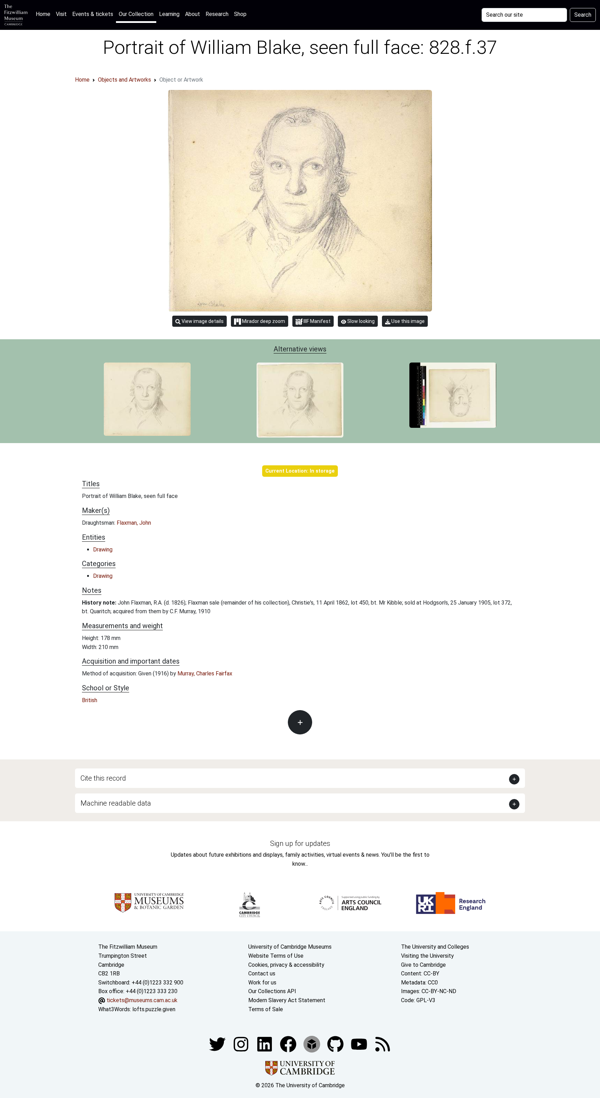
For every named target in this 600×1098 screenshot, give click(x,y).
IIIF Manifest (316, 321)
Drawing (102, 549)
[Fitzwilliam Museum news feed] (383, 1043)
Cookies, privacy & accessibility (286, 965)
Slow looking (360, 321)
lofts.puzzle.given (153, 1009)
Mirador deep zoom (263, 321)
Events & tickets (92, 14)
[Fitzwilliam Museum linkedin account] (289, 1043)
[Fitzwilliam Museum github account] (336, 1043)
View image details (202, 321)
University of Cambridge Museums (290, 946)
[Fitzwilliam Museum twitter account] (218, 1043)
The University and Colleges (435, 946)
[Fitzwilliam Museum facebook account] (265, 1043)
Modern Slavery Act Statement (286, 1000)
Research (217, 14)
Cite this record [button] (103, 778)
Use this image (407, 321)
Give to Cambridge (423, 965)
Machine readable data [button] (116, 803)
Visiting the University (427, 956)
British (89, 700)
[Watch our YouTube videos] (360, 1043)
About (192, 14)
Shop (240, 14)
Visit (61, 14)
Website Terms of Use (275, 956)
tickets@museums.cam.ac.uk (142, 1000)
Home (44, 13)
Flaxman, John (134, 522)
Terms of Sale (265, 1009)
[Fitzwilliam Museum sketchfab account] (312, 1043)
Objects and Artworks (124, 79)
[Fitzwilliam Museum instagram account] (241, 1043)
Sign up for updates (300, 843)
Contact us (261, 973)
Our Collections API (272, 991)
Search (582, 14)
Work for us (262, 982)
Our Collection (136, 14)
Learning (169, 14)
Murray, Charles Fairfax (204, 673)
